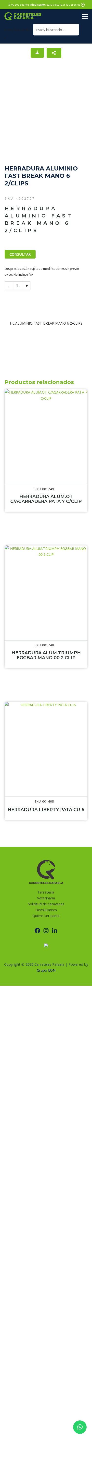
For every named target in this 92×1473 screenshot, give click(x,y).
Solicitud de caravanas (46, 903)
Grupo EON (46, 970)
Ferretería (46, 892)
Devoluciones (46, 909)
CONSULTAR (20, 254)
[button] (83, 5)
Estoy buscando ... (18, 29)
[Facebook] (37, 930)
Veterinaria (46, 897)
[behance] (54, 930)
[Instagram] (46, 930)
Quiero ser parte (46, 915)
